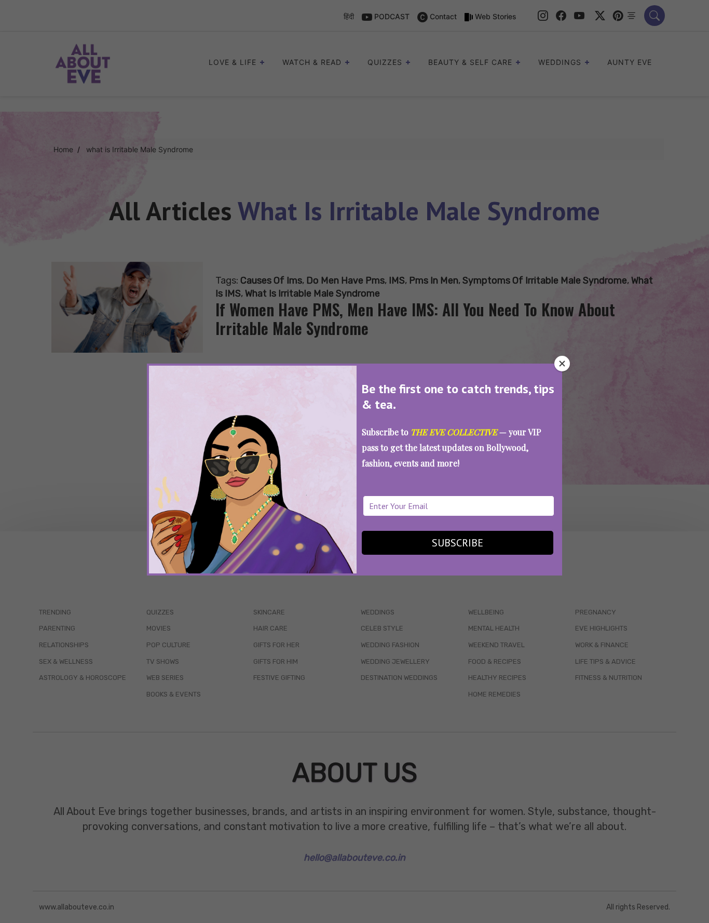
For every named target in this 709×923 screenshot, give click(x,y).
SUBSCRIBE (457, 543)
